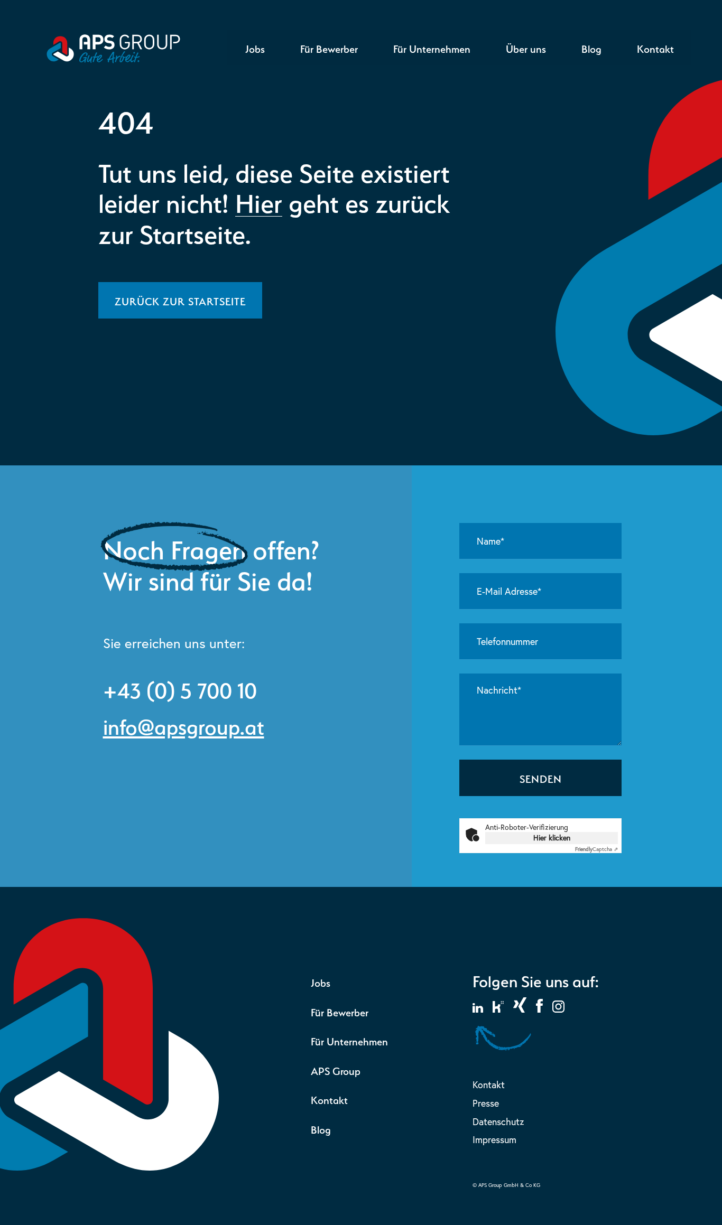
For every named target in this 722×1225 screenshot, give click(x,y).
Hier (258, 201)
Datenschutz (498, 1122)
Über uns (526, 47)
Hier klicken (551, 838)
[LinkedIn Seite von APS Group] (478, 1009)
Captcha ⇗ (596, 849)
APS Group (335, 1070)
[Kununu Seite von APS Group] (498, 1009)
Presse (486, 1103)
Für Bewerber (329, 47)
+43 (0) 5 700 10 (180, 688)
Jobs (255, 47)
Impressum (494, 1140)
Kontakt (655, 47)
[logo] (113, 60)
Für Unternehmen (431, 47)
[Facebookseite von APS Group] (539, 1009)
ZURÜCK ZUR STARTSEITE (180, 300)
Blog (591, 47)
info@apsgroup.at (183, 724)
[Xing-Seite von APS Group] (519, 1009)
